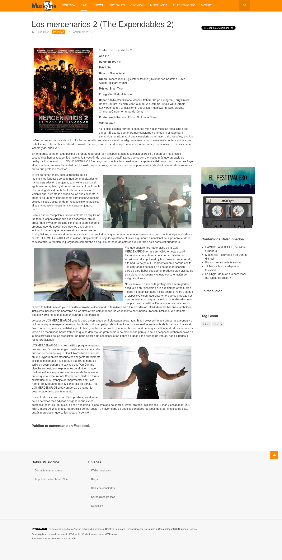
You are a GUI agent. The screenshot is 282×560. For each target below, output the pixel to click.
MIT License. (111, 534)
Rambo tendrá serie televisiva (223, 262)
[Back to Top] (274, 455)
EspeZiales (117, 5)
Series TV (97, 505)
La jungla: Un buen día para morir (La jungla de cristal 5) (225, 276)
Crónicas (137, 5)
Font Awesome (39, 538)
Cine (84, 5)
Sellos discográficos (103, 497)
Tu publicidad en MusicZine (51, 479)
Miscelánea (158, 5)
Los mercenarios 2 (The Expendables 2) (103, 23)
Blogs (94, 479)
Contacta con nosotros (48, 470)
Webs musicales (101, 470)
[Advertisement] (225, 101)
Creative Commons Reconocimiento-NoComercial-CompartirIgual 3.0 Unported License (151, 528)
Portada (68, 5)
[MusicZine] (44, 5)
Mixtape (207, 5)
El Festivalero (184, 5)
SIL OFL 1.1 (74, 538)
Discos (98, 5)
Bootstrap (37, 534)
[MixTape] (228, 212)
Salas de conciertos (103, 488)
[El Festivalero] (228, 180)
